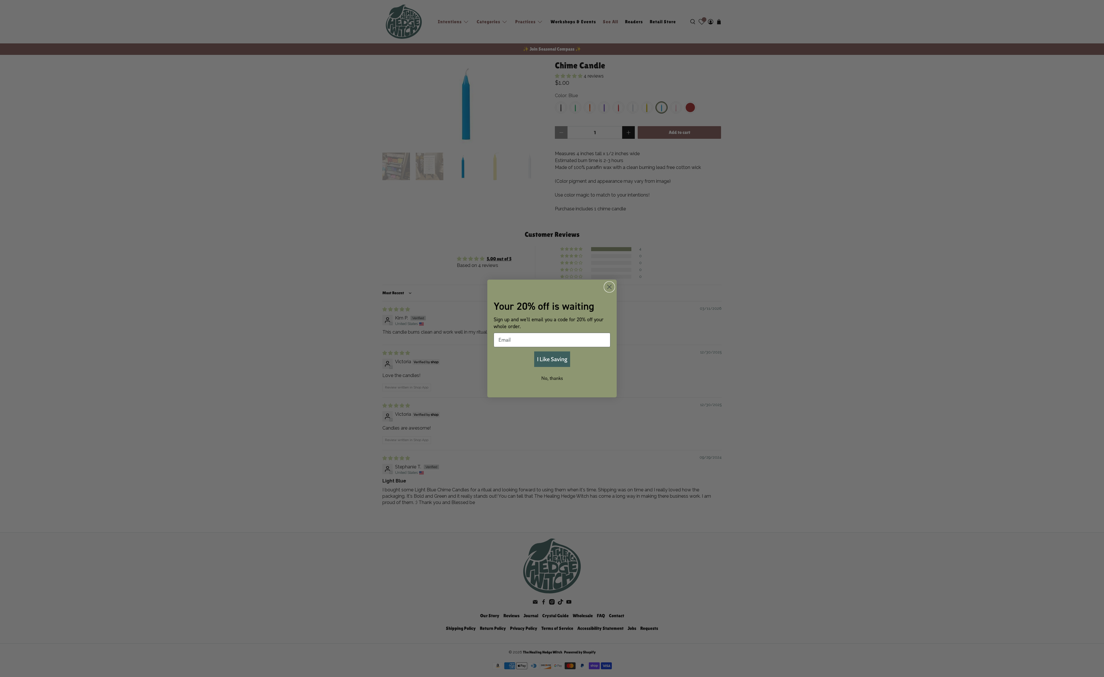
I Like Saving (552, 359)
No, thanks (552, 378)
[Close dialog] (609, 287)
